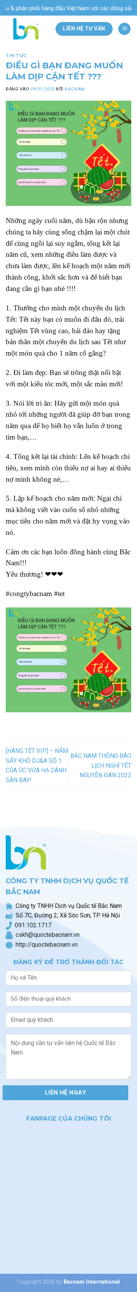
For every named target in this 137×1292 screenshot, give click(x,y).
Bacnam (74, 89)
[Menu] (124, 29)
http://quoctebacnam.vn (45, 944)
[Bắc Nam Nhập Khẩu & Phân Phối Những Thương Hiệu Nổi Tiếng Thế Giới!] (28, 29)
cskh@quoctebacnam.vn (46, 934)
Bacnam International (92, 1282)
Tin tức (16, 55)
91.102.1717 (34, 925)
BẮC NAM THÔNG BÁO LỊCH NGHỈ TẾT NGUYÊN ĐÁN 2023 (100, 765)
